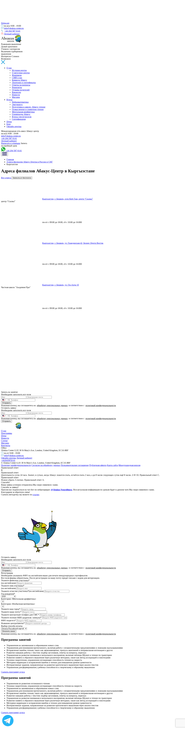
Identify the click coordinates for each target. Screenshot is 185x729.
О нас (9, 68)
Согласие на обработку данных (45, 465)
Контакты (5, 445)
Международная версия (129, 465)
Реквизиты (17, 87)
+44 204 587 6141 (12, 31)
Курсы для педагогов (21, 117)
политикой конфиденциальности (100, 405)
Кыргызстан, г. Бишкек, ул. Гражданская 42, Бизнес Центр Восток (72, 243)
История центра (19, 70)
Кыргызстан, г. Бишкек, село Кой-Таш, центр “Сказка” (67, 199)
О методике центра (21, 73)
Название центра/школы (13, 623)
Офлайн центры (14, 126)
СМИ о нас (17, 77)
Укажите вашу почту (11, 612)
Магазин (16, 97)
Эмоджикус (17, 104)
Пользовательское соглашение (75, 465)
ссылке (36, 494)
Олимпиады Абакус (21, 114)
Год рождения (8, 594)
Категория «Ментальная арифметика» (18, 599)
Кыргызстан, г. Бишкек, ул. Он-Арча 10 (60, 285)
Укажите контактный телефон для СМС (20, 615)
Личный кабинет (12, 34)
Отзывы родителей (21, 90)
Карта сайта (112, 465)
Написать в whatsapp (10, 143)
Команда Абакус (19, 80)
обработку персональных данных (52, 405)
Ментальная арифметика (23, 112)
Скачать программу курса (13, 672)
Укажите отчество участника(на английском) (22, 591)
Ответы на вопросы (21, 85)
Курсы (9, 99)
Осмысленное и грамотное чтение (28, 109)
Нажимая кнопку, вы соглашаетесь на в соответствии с (58, 405)
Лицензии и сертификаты (24, 82)
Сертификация (19, 119)
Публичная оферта (97, 465)
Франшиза (17, 75)
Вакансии (16, 92)
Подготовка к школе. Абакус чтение (28, 107)
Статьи (4, 440)
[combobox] (5, 400)
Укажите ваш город (10, 609)
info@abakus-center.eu (14, 28)
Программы (6, 433)
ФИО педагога (8, 620)
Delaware (5, 23)
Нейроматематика (20, 102)
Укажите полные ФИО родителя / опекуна (21, 617)
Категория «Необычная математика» (18, 604)
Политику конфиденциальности (16, 465)
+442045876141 (8, 460)
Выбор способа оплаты (11, 626)
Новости (16, 95)
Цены (9, 121)
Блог (9, 124)
